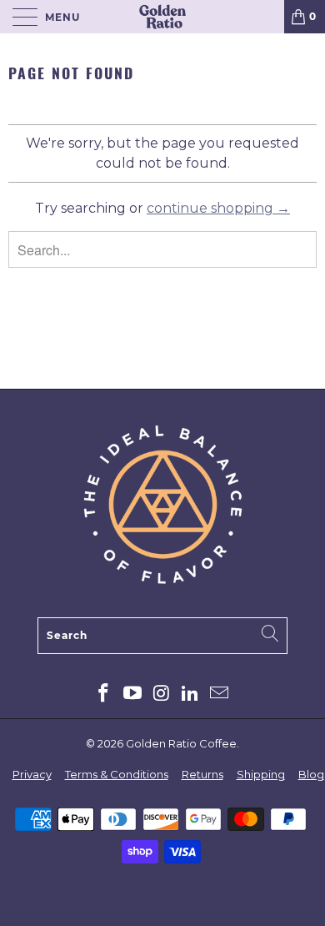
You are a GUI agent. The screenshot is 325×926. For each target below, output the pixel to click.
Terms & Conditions (116, 774)
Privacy (32, 774)
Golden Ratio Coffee (181, 743)
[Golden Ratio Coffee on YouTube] (132, 694)
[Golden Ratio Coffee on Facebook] (104, 694)
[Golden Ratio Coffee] (163, 16)
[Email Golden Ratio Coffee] (220, 694)
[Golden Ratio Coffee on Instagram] (161, 694)
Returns (202, 774)
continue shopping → (218, 208)
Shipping (261, 774)
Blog (311, 774)
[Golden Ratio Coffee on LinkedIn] (190, 694)
